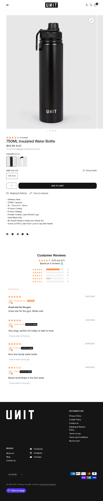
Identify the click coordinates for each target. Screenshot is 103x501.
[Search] (91, 5)
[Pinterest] (18, 234)
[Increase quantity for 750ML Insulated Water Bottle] (15, 186)
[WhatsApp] (23, 234)
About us (10, 453)
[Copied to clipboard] (27, 234)
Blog (8, 457)
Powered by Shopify (48, 484)
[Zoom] (91, 20)
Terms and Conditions (78, 437)
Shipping (20, 149)
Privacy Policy (75, 416)
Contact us (74, 423)
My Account (74, 441)
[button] (13, 137)
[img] (14, 296)
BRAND (9, 448)
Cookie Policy (75, 419)
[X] (13, 234)
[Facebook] (7, 234)
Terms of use (75, 433)
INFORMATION (76, 411)
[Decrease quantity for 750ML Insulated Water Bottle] (8, 186)
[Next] (56, 131)
